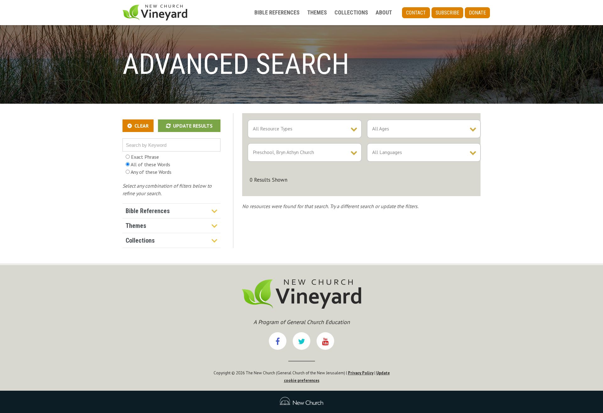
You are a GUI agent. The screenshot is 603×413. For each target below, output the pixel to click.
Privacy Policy (360, 373)
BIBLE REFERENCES (277, 12)
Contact (416, 13)
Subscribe (447, 13)
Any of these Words (150, 172)
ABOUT (384, 12)
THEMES (317, 12)
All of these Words (150, 164)
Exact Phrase (144, 157)
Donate (477, 13)
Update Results (193, 126)
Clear (141, 126)
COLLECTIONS (351, 12)
